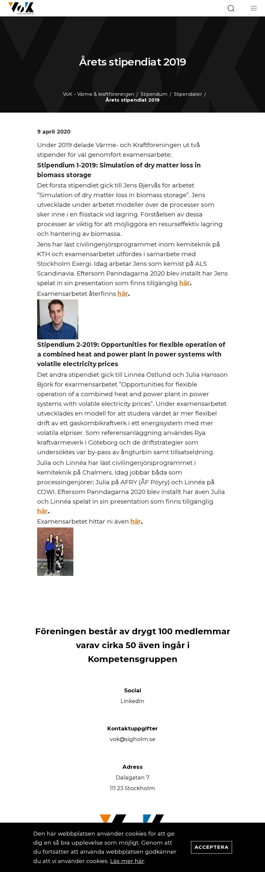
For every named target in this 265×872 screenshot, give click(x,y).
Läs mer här (127, 860)
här (184, 283)
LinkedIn (132, 701)
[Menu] (254, 8)
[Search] (231, 8)
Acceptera (211, 847)
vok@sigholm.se (132, 739)
